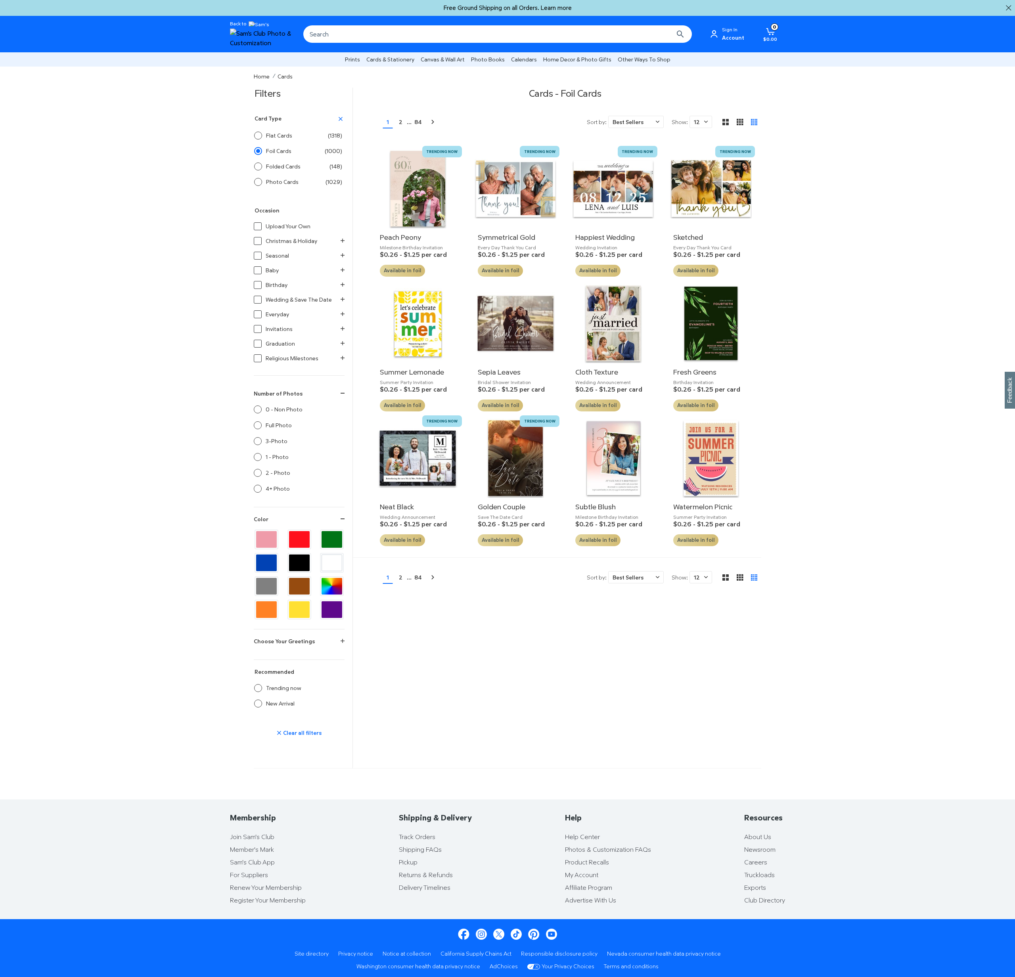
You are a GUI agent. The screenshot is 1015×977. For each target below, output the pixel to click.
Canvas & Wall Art (443, 59)
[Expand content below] (343, 641)
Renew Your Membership (266, 887)
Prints (352, 59)
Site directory (312, 953)
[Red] (299, 539)
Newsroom (760, 849)
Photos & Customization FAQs (608, 849)
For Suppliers (249, 874)
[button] (636, 122)
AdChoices (504, 966)
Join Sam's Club (252, 836)
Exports (755, 887)
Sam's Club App (252, 862)
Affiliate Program (588, 887)
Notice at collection (407, 953)
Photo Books (488, 59)
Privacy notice (355, 953)
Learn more (556, 8)
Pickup (408, 862)
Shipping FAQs (420, 849)
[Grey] (266, 586)
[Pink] (266, 539)
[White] (332, 563)
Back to (238, 24)
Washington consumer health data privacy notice (418, 966)
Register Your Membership (268, 900)
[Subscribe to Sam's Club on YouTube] (551, 934)
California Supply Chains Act (475, 953)
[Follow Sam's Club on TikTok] (516, 934)
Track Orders (417, 836)
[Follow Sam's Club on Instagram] (481, 934)
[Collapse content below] (343, 393)
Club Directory (764, 900)
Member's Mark (252, 849)
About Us (757, 836)
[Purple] (332, 609)
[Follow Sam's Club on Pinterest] (534, 934)
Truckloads (759, 874)
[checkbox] (299, 688)
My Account (581, 874)
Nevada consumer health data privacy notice (664, 953)
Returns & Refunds (426, 874)
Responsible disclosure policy (559, 953)
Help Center (582, 836)
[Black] (299, 563)
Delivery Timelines (424, 887)
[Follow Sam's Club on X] (498, 934)
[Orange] (266, 609)
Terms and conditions (631, 966)
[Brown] (299, 586)
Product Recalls (587, 862)
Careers (755, 862)
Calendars (524, 59)
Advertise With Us (590, 900)
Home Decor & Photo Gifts (577, 59)
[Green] (332, 539)
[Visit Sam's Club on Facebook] (463, 934)
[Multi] (332, 586)
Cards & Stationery (390, 59)
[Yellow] (299, 609)
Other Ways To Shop (644, 59)
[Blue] (266, 563)
